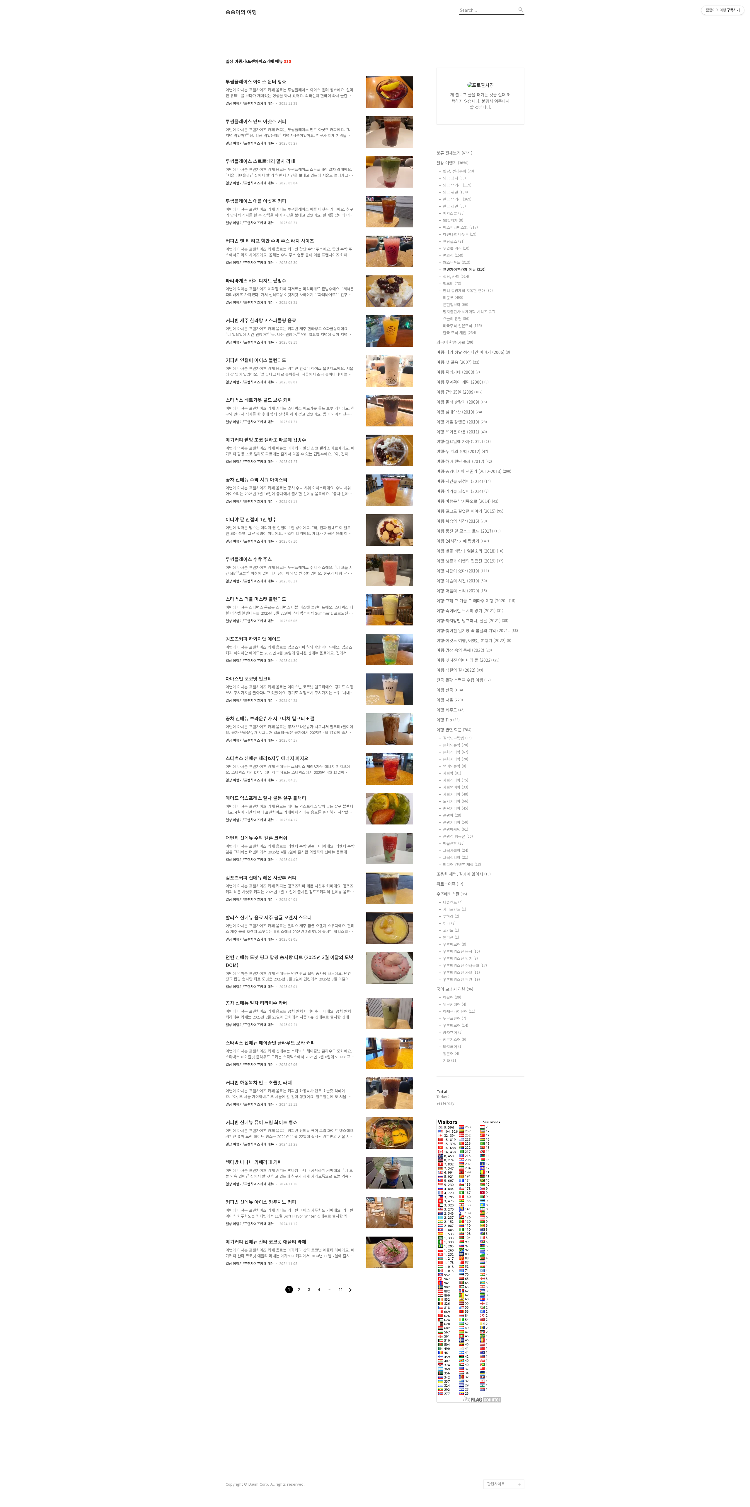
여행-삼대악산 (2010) (459, 412)
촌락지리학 (455, 808)
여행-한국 (450, 690)
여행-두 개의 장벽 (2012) (462, 451)
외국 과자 (454, 178)
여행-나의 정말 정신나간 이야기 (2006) (473, 352)
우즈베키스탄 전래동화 (465, 965)
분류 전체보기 (454, 153)
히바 (449, 923)
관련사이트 (496, 1484)
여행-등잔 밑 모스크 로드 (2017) (469, 531)
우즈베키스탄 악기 (460, 958)
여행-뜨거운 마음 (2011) (462, 432)
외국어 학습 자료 (455, 342)
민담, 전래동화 (458, 171)
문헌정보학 (455, 304)
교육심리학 (455, 857)
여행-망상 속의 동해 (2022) (464, 650)
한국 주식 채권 (459, 332)
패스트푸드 (456, 262)
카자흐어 (453, 1032)
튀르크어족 (450, 884)
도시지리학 (455, 801)
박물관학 (454, 843)
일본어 (451, 1053)
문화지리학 (455, 759)
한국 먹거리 (457, 199)
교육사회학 (455, 850)
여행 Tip (448, 720)
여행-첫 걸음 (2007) (458, 362)
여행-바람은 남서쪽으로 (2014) (467, 501)
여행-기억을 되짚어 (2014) (463, 491)
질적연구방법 (457, 738)
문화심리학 (455, 752)
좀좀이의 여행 (241, 12)
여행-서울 (450, 700)
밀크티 (452, 283)
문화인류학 (455, 745)
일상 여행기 (452, 163)
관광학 (452, 815)
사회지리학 (455, 794)
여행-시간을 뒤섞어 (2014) (464, 481)
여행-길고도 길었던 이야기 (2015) (470, 511)
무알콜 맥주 (456, 248)
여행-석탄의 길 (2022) (460, 670)
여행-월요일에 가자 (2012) (464, 441)
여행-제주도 (451, 710)
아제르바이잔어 (459, 1011)
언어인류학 (454, 766)
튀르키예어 (454, 1004)
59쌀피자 (453, 220)
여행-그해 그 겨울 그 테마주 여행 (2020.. (476, 601)
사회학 (452, 773)
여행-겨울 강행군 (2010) (462, 422)
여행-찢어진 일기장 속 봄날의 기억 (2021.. (477, 630)
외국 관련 (455, 192)
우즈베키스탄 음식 (461, 951)
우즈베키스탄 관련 (461, 979)
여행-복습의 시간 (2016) (462, 521)
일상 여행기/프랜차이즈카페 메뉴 (250, 103)
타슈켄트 (453, 902)
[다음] (350, 1290)
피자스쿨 (454, 213)
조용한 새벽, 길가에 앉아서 (464, 874)
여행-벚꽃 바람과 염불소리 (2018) (470, 551)
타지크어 (453, 1046)
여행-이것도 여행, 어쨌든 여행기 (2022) (474, 640)
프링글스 (454, 241)
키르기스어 (454, 1039)
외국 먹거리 (457, 185)
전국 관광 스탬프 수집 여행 (464, 680)
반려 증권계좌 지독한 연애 (468, 290)
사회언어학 (455, 787)
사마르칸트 (454, 909)
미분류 (453, 297)
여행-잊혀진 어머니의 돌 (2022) (468, 660)
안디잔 (451, 937)
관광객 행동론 (458, 836)
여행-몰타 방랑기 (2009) (462, 402)
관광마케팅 (455, 829)
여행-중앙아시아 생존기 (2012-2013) (474, 471)
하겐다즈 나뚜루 (459, 234)
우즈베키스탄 (452, 894)
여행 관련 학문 (454, 730)
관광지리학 (455, 822)
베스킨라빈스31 (460, 227)
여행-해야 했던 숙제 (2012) (464, 461)
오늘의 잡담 (456, 318)
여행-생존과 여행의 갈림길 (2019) (470, 561)
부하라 (451, 916)
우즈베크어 (454, 944)
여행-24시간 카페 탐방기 (463, 541)
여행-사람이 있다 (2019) (463, 571)
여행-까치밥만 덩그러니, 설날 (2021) (472, 620)
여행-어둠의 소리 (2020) (462, 591)
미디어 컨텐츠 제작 (462, 864)
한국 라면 (454, 206)
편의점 (453, 255)
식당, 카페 (456, 276)
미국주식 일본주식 (462, 325)
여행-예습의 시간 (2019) (462, 581)
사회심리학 (455, 780)
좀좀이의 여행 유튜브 (504, 1474)
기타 (450, 1060)
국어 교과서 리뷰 (455, 989)
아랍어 (452, 997)
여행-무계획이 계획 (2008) (463, 382)
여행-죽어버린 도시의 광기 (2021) (470, 610)
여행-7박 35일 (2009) (460, 392)
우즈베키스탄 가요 (461, 972)
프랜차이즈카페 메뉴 (464, 269)
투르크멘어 (454, 1018)
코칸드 (451, 930)
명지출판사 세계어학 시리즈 (469, 311)
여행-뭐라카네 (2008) (458, 372)
